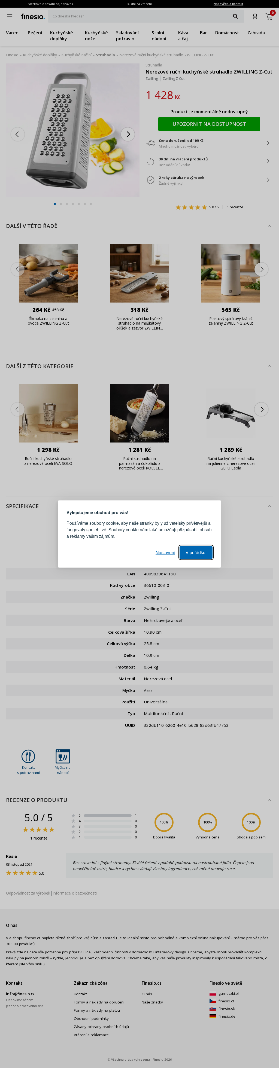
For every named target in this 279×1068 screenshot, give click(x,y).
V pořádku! (196, 552)
